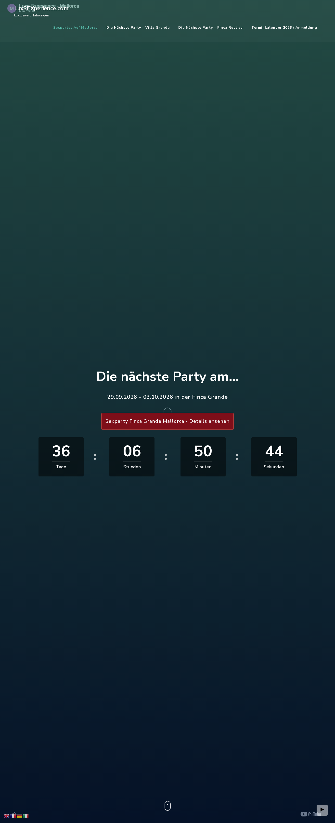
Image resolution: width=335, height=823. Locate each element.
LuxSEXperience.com (41, 8)
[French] (13, 815)
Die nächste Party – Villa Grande (138, 27)
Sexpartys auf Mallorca (75, 27)
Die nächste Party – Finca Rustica (210, 27)
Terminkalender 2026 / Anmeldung (284, 27)
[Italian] (26, 815)
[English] (7, 815)
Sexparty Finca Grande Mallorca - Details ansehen (167, 421)
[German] (19, 815)
